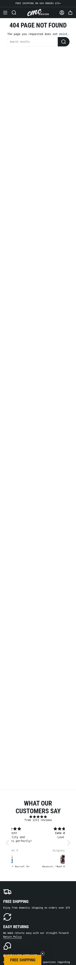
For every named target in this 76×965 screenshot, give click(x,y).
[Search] (64, 41)
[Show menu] (5, 12)
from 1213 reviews (38, 820)
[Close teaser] (43, 954)
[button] (8, 843)
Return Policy (12, 936)
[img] (38, 816)
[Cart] (70, 12)
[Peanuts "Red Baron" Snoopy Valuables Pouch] (39, 859)
